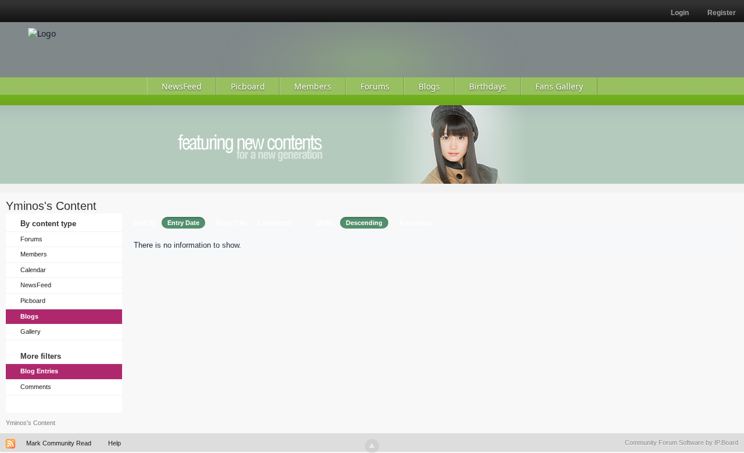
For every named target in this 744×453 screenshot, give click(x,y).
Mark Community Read (58, 443)
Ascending (415, 222)
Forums (31, 239)
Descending (364, 222)
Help (114, 443)
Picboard (32, 300)
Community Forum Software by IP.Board (681, 442)
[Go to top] (372, 446)
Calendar (33, 269)
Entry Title (231, 222)
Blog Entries (39, 371)
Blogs (29, 316)
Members (33, 254)
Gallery (30, 331)
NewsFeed (35, 284)
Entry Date (183, 222)
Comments (35, 386)
